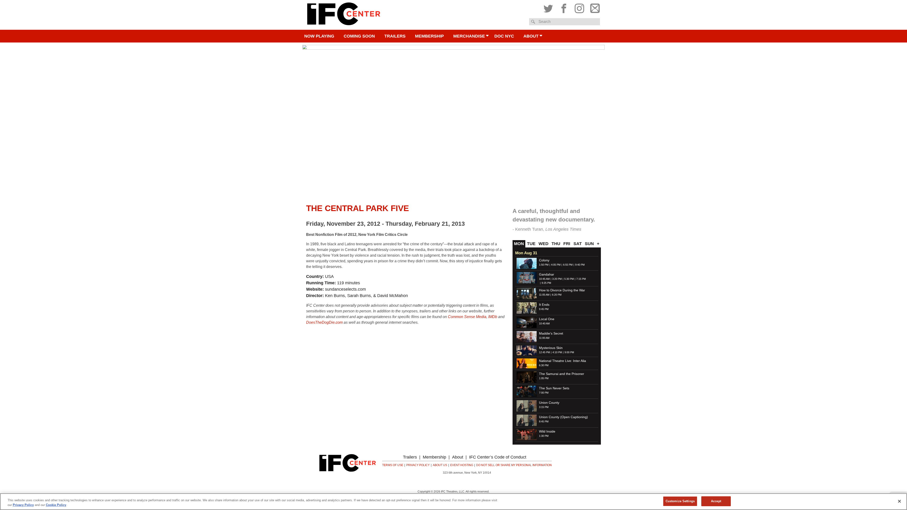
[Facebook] (563, 7)
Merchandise (469, 36)
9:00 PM (569, 352)
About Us (440, 465)
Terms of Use (392, 465)
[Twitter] (549, 7)
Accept (716, 501)
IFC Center (343, 14)
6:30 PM (543, 365)
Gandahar (546, 274)
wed (543, 243)
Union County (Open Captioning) (563, 417)
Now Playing (319, 36)
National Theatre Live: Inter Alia (562, 361)
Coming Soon (359, 36)
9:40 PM (580, 264)
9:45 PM (543, 309)
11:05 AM (544, 294)
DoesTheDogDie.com (324, 322)
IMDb (492, 317)
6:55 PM (568, 264)
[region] (453, 501)
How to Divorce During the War (562, 290)
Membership (429, 36)
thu (556, 243)
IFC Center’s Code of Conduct (497, 457)
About (531, 36)
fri (566, 243)
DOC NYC (504, 36)
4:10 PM (557, 352)
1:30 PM (543, 435)
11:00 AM (544, 337)
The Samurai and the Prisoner (561, 374)
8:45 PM (543, 421)
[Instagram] (579, 7)
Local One (546, 319)
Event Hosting (461, 465)
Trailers (395, 36)
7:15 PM (581, 278)
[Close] (899, 501)
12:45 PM (544, 352)
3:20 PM (557, 278)
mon (519, 243)
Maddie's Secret (551, 333)
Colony (544, 260)
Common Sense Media (467, 317)
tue (531, 243)
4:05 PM (555, 264)
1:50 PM (543, 264)
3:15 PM (543, 407)
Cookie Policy (56, 505)
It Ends (544, 304)
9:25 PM (546, 282)
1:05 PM (543, 378)
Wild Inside (547, 431)
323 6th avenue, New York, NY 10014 (467, 472)
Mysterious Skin (551, 348)
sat (577, 243)
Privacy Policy (418, 465)
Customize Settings (680, 501)
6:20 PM (556, 294)
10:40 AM (544, 323)
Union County (549, 402)
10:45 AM (544, 278)
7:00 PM (543, 392)
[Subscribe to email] (594, 7)
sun (589, 243)
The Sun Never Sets (554, 388)
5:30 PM (569, 278)
